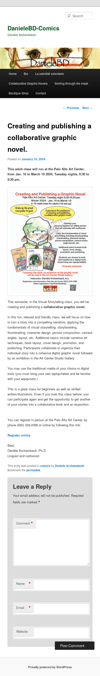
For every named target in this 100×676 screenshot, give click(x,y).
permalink (33, 470)
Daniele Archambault (69, 465)
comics (45, 465)
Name (23, 583)
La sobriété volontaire (49, 73)
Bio (26, 73)
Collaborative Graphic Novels (28, 83)
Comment (24, 523)
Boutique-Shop (19, 93)
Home (13, 73)
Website (22, 631)
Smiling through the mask (71, 83)
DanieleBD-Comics (33, 28)
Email (23, 608)
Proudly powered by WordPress (50, 667)
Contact (41, 93)
